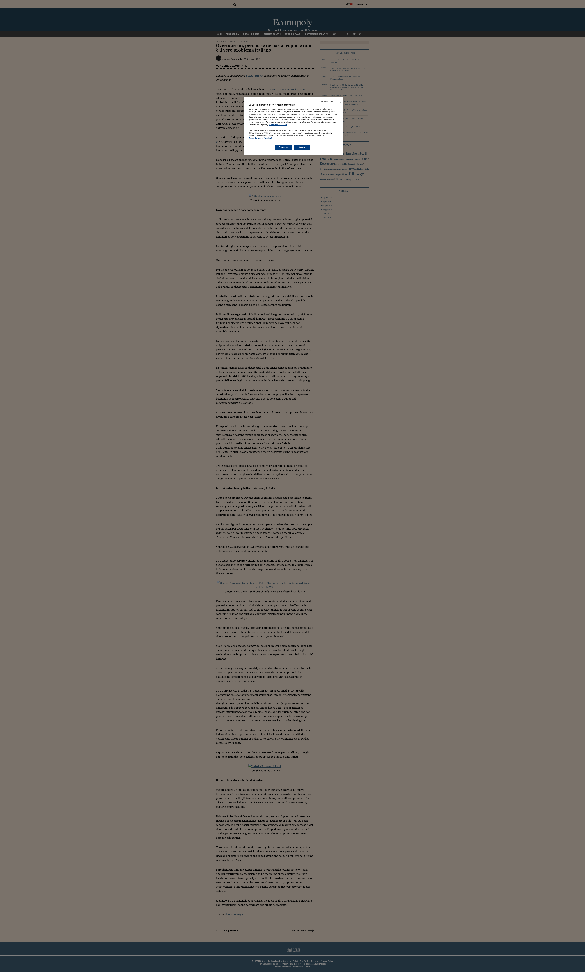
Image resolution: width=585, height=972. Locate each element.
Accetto (302, 147)
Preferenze (283, 147)
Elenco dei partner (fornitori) (260, 138)
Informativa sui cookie (278, 125)
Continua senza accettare (329, 101)
